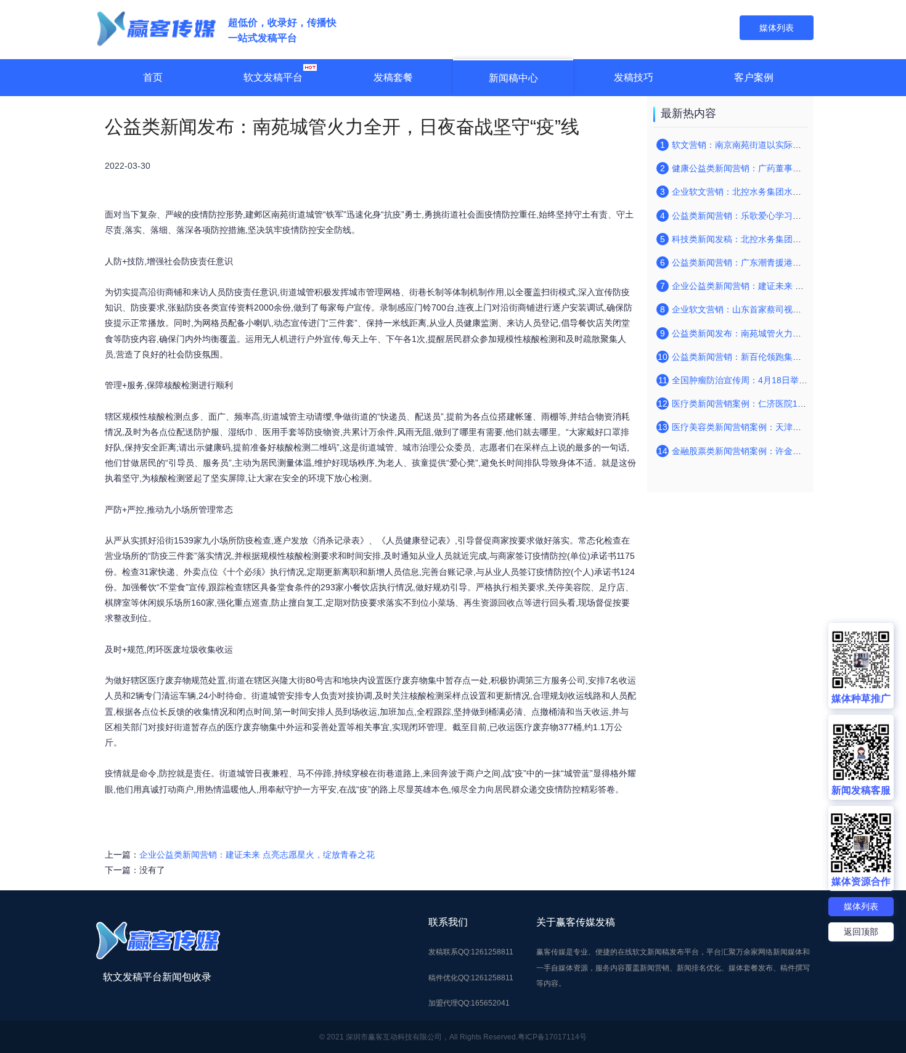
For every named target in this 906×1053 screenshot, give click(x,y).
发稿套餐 (393, 77)
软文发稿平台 (273, 77)
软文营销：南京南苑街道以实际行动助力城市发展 (767, 145)
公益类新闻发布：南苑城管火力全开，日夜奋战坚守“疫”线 (783, 333)
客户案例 (753, 77)
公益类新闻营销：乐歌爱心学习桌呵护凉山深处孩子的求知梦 (788, 216)
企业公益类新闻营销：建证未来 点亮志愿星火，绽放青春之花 (257, 855)
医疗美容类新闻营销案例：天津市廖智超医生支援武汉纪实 (784, 427)
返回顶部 (861, 932)
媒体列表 (861, 906)
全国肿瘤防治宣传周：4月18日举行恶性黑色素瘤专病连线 (783, 380)
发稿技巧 (633, 77)
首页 (153, 77)
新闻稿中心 (513, 78)
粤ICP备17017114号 (552, 1037)
